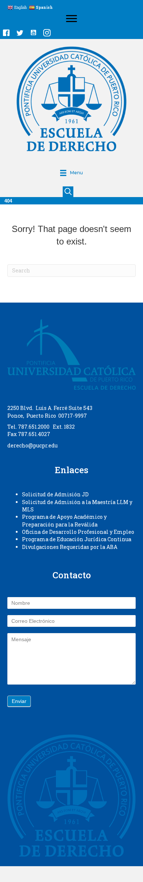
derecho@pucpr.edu (32, 445)
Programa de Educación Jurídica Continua (76, 539)
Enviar (19, 701)
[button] (6, 32)
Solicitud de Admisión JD (55, 494)
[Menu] (71, 19)
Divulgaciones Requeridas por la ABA (69, 546)
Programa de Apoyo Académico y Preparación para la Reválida (64, 520)
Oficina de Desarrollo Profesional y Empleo (78, 531)
